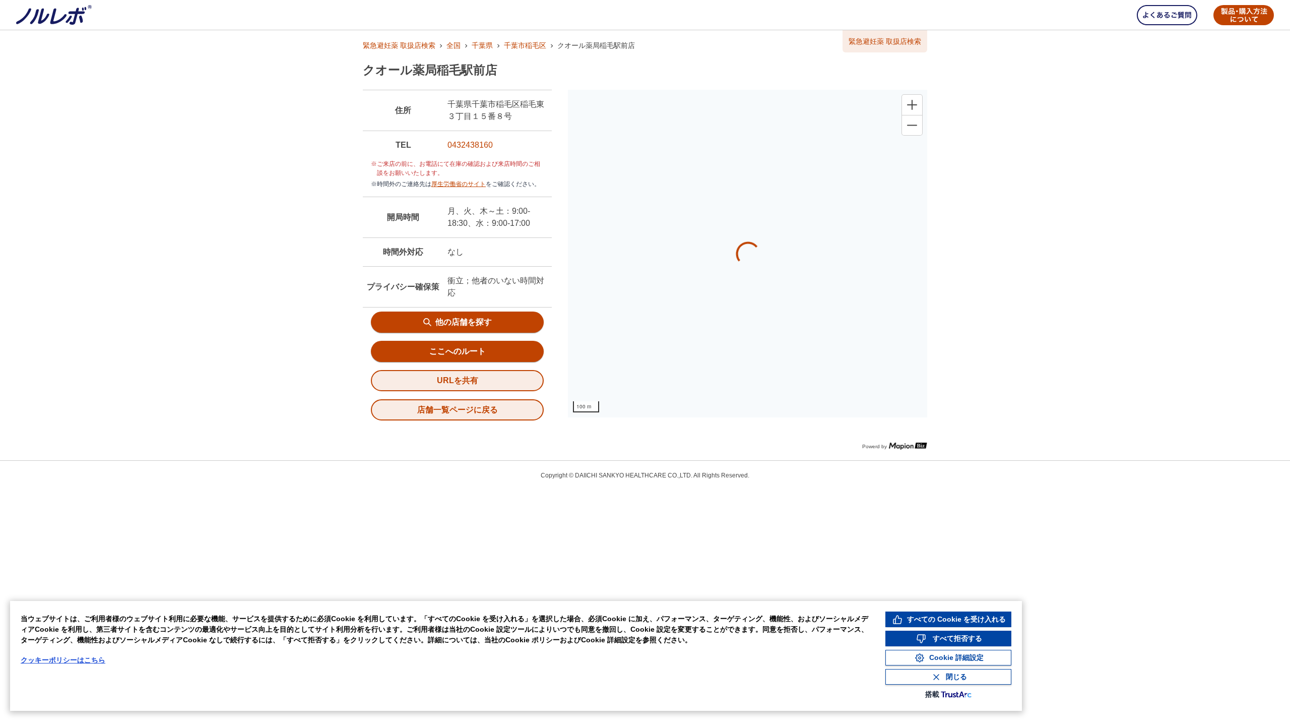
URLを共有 (457, 380)
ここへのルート (457, 351)
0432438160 (470, 145)
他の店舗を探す (463, 322)
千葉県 (482, 45)
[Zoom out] (912, 125)
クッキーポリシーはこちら (63, 660)
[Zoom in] (912, 105)
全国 (453, 45)
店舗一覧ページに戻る (457, 409)
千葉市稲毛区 (525, 45)
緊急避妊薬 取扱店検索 (399, 45)
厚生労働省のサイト (458, 184)
